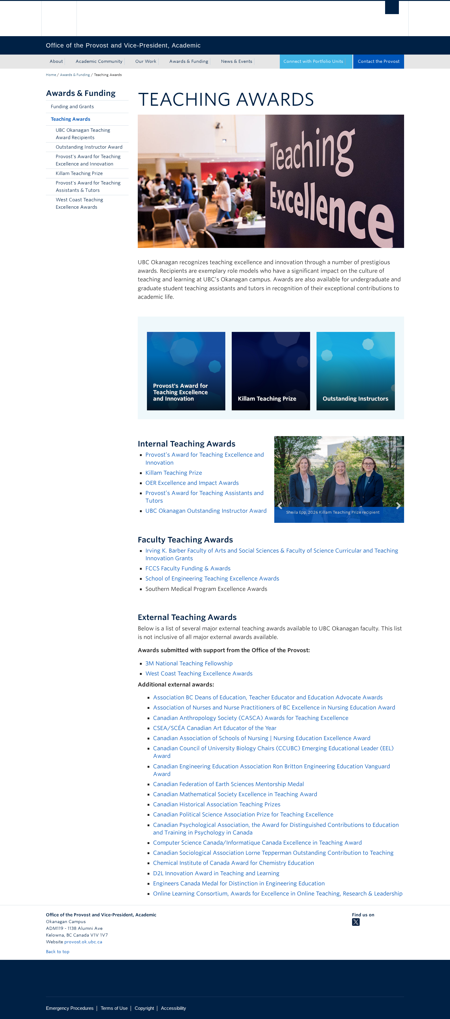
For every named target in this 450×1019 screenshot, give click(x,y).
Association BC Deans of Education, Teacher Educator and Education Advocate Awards (268, 697)
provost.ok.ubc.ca (83, 941)
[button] (122, 106)
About (56, 61)
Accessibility (173, 1008)
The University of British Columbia (59, 18)
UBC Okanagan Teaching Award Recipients (83, 133)
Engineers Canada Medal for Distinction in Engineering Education (239, 883)
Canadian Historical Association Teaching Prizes (216, 804)
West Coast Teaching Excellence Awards (79, 203)
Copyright (144, 1008)
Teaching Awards (70, 119)
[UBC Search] (392, 7)
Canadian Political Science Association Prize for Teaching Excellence (243, 814)
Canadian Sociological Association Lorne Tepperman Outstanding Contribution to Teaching (273, 853)
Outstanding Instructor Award (89, 147)
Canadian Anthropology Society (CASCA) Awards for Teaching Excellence (250, 718)
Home (51, 75)
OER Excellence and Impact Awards (192, 483)
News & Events (236, 61)
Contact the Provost (378, 61)
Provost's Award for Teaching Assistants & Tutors (88, 186)
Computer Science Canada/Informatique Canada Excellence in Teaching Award (257, 842)
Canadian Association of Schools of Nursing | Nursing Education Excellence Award (261, 738)
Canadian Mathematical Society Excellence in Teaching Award (236, 794)
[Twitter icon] (356, 924)
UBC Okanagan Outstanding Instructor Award (206, 511)
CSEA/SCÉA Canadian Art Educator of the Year (214, 728)
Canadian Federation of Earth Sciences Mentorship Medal (228, 784)
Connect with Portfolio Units (313, 61)
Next (395, 513)
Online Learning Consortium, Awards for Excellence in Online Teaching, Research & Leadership (278, 893)
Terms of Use (114, 1008)
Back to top (58, 951)
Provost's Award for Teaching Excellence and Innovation (88, 160)
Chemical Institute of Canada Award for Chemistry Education (233, 863)
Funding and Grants (72, 106)
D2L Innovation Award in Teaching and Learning (216, 873)
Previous (283, 513)
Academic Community (99, 61)
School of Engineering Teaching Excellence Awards (213, 578)
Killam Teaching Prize (79, 173)
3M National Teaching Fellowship (189, 663)
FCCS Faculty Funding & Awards (188, 568)
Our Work (145, 61)
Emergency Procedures (70, 1008)
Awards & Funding (188, 61)
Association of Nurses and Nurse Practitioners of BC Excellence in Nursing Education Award (274, 707)
